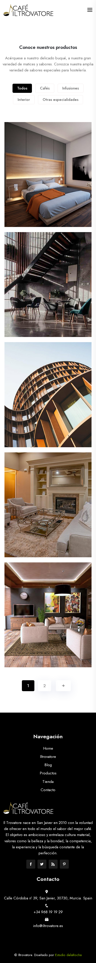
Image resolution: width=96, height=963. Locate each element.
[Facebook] (30, 864)
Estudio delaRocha (68, 955)
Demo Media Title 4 (48, 402)
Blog (48, 764)
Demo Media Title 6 (48, 622)
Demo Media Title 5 (48, 512)
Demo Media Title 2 (48, 182)
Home (48, 748)
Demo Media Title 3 (48, 292)
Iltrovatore (48, 756)
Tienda (48, 781)
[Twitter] (42, 864)
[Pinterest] (64, 864)
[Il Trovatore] (28, 10)
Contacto (48, 789)
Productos (48, 773)
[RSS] (53, 864)
